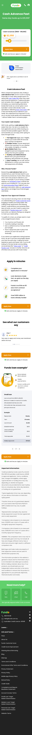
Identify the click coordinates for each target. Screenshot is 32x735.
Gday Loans (17, 246)
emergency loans (15, 181)
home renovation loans (11, 185)
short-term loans (21, 110)
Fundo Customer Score (23, 201)
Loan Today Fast (14, 98)
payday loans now (16, 210)
